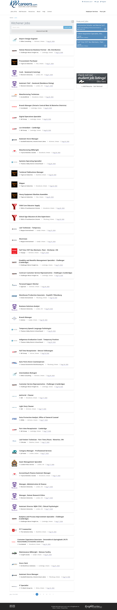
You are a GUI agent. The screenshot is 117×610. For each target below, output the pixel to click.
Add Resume (22, 11)
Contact (49, 11)
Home (11, 17)
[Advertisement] (91, 60)
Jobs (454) (14, 11)
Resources (31, 11)
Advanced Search (41, 31)
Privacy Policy (64, 608)
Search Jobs (67, 27)
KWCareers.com (87, 1)
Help (43, 11)
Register (103, 1)
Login (97, 1)
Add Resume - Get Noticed (92, 86)
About (38, 11)
